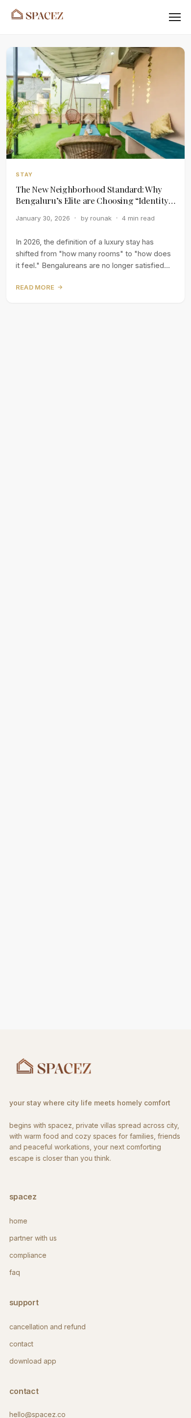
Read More (39, 287)
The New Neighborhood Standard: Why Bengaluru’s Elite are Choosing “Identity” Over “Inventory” (94, 195)
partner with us (33, 1238)
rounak (101, 218)
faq (14, 1272)
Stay (24, 174)
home (18, 1221)
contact (21, 1344)
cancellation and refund (47, 1326)
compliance (28, 1255)
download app (32, 1361)
